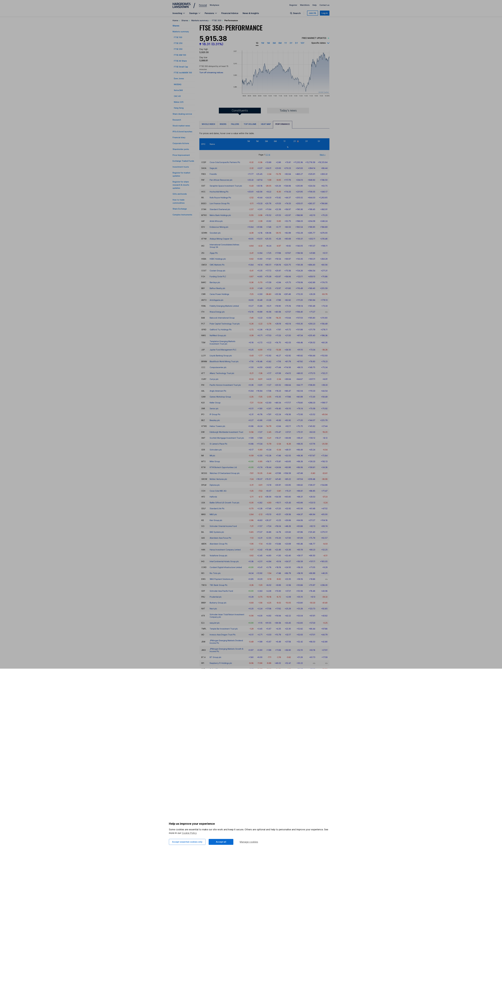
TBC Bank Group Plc (218, 585)
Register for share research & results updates (181, 185)
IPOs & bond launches (182, 131)
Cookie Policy (189, 833)
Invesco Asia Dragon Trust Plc (223, 634)
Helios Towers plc (217, 426)
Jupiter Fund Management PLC (223, 350)
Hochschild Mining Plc (219, 192)
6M (280, 43)
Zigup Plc (214, 253)
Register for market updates (181, 174)
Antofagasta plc (216, 300)
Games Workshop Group (220, 397)
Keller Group (215, 403)
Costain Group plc (217, 270)
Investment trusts (181, 167)
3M (274, 43)
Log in (325, 13)
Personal (203, 5)
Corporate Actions (181, 143)
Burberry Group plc (218, 603)
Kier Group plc (216, 520)
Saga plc (213, 168)
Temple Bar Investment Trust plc (224, 629)
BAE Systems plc (217, 532)
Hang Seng (179, 108)
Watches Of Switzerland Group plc (225, 473)
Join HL (312, 13)
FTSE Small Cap (181, 67)
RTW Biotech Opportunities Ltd (223, 467)
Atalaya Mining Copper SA (221, 239)
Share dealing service (182, 114)
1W (262, 43)
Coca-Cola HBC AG (218, 491)
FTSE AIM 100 (180, 55)
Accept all (221, 842)
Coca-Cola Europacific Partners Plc (225, 162)
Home (175, 20)
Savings (193, 13)
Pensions (209, 13)
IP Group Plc (215, 414)
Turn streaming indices (211, 72)
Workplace (214, 5)
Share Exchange (180, 209)
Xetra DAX (178, 90)
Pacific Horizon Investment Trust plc (225, 385)
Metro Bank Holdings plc (220, 215)
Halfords (213, 497)
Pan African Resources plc (221, 180)
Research (177, 120)
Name (212, 144)
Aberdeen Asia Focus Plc (220, 538)
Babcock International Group (222, 318)
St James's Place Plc (218, 444)
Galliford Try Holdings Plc (221, 329)
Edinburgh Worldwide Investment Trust (226, 432)
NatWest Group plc (218, 335)
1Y (285, 43)
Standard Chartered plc (220, 209)
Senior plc (214, 408)
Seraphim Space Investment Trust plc (226, 186)
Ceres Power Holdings (219, 294)
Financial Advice (229, 13)
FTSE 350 (216, 20)
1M (268, 43)
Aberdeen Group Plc (219, 544)
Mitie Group (215, 461)
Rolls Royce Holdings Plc (220, 197)
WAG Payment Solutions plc (222, 579)
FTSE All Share (180, 61)
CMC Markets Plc (217, 265)
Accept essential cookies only (187, 842)
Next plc (213, 608)
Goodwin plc (215, 233)
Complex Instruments (182, 215)
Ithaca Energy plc (217, 312)
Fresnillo (213, 174)
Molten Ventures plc (218, 479)
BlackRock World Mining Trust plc (224, 361)
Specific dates (318, 43)
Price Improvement (181, 155)
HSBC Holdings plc (218, 259)
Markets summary (200, 20)
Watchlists (305, 5)
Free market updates (314, 38)
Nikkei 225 (178, 102)
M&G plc (213, 514)
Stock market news (181, 126)
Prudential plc (216, 597)
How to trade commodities (179, 201)
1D (257, 43)
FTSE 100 (178, 37)
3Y (291, 43)
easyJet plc (215, 623)
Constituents (240, 110)
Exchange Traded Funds (183, 161)
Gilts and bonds (180, 194)
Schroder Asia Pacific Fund (221, 591)
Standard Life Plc (217, 508)
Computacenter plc (218, 367)
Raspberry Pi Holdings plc (221, 663)
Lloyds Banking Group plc (221, 355)
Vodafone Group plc (218, 555)
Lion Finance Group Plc (220, 203)
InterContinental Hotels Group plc (224, 561)
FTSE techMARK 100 (183, 72)
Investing (177, 13)
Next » (323, 155)
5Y (296, 43)
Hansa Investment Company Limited (225, 550)
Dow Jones (179, 78)
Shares (184, 20)
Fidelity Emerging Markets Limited (224, 306)
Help (314, 5)
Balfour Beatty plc (217, 288)
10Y (302, 43)
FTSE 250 (178, 43)
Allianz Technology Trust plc (222, 373)
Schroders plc (216, 450)
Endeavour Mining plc (219, 227)
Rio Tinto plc (215, 573)
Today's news (288, 110)
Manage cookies (249, 842)
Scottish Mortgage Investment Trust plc (227, 438)
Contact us (324, 5)
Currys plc (214, 379)
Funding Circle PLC (218, 276)
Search (297, 13)
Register (293, 5)
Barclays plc (215, 282)
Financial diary (179, 137)
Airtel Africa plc (216, 221)
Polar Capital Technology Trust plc (225, 324)
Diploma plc (215, 485)
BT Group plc (215, 657)
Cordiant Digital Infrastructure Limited (226, 567)
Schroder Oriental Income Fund (223, 526)
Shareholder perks (181, 149)
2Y (295, 141)
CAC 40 (177, 96)
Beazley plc (215, 420)
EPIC (203, 144)
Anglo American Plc (218, 391)
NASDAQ (177, 84)
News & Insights (251, 13)
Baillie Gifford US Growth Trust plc (224, 502)
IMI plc (212, 455)
